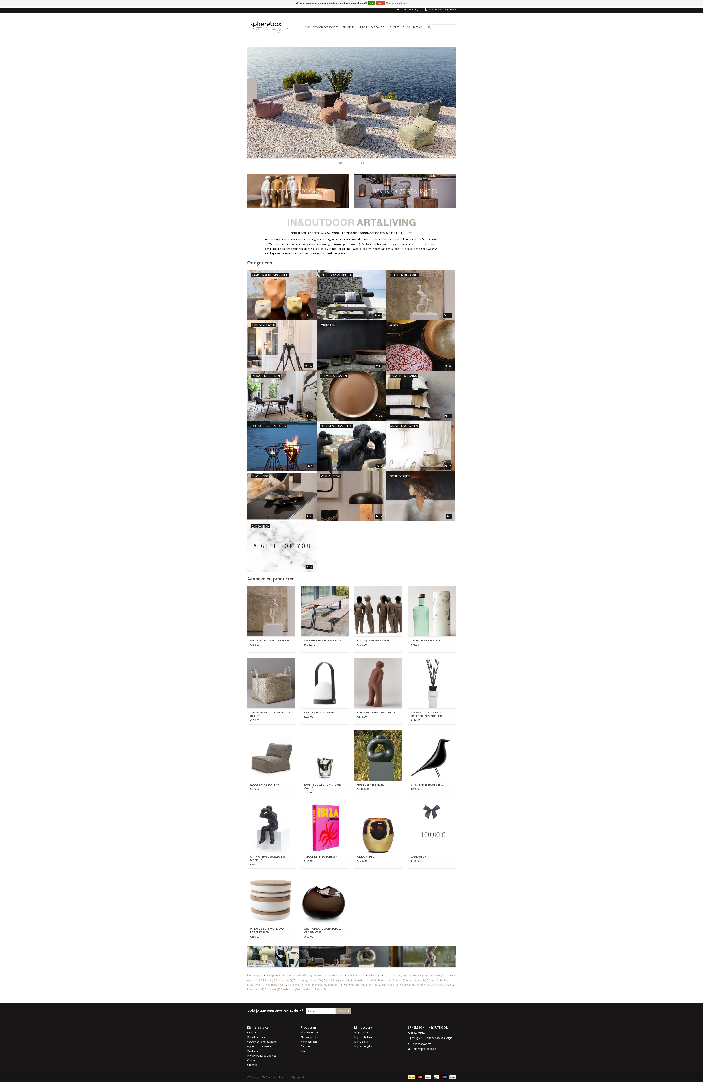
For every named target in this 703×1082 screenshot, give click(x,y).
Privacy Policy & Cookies (261, 1055)
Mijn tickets (361, 1041)
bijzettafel (303, 975)
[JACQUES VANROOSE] (377, 957)
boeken (321, 975)
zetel (307, 989)
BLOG (406, 27)
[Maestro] (444, 1077)
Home (306, 27)
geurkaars (314, 980)
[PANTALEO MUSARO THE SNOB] (271, 611)
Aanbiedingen (309, 1041)
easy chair (285, 980)
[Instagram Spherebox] (453, 1011)
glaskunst (346, 980)
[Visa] (427, 1077)
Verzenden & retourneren (262, 1041)
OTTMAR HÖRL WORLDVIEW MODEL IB (267, 858)
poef (372, 984)
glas (331, 980)
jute (403, 980)
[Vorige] (254, 104)
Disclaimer (253, 1051)
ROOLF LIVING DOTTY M (265, 784)
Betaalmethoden (257, 1037)
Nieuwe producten (312, 1037)
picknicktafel (354, 984)
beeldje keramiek (279, 975)
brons (337, 975)
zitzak (321, 989)
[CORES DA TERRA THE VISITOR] (378, 683)
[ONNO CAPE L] (378, 827)
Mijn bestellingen (364, 1037)
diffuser (268, 980)
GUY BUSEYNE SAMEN (370, 784)
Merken (418, 27)
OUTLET (395, 27)
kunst (435, 980)
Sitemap (252, 1064)
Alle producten (309, 1032)
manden (294, 984)
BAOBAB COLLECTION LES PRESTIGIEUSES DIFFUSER (427, 714)
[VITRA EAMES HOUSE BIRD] (432, 755)
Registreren (361, 1032)
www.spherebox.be (347, 244)
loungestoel (276, 984)
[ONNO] (429, 957)
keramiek (418, 980)
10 (371, 163)
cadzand (374, 975)
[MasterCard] (419, 1077)
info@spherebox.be (424, 1049)
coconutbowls (395, 975)
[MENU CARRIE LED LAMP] (325, 683)
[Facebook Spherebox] (446, 1011)
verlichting (291, 989)
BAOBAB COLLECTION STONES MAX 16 (323, 786)
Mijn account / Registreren (442, 9)
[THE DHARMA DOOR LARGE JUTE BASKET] (271, 683)
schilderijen (389, 984)
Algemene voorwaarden (261, 1046)
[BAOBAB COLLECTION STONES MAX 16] (325, 755)
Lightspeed (298, 1077)
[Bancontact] (436, 1077)
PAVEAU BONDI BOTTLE (425, 640)
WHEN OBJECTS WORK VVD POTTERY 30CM (267, 930)
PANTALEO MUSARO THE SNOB (269, 640)
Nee (380, 3)
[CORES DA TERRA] (273, 957)
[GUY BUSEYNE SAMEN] (378, 755)
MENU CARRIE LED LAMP (319, 712)
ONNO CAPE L (365, 856)
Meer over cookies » (396, 3)
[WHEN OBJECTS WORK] (351, 102)
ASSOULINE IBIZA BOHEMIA (320, 856)
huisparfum (386, 980)
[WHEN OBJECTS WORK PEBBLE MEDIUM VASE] (325, 899)
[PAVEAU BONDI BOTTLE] (432, 611)
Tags (304, 1051)
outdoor (335, 984)
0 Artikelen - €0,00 (411, 9)
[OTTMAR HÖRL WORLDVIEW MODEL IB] (271, 827)
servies (407, 984)
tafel (437, 984)
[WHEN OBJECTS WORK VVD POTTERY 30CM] (271, 899)
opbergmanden (315, 984)
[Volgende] (448, 104)
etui (299, 980)
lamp (259, 984)
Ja (371, 3)
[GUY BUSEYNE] (325, 957)
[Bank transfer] (452, 1077)
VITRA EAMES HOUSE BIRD (427, 784)
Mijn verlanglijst (363, 1046)
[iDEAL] (411, 1077)
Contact (251, 1060)
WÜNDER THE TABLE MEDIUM (322, 640)
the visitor (255, 989)
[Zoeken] (429, 27)
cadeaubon (356, 975)
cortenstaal (417, 975)
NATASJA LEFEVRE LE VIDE (373, 640)
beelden (255, 975)
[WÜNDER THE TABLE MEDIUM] (325, 611)
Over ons (252, 1032)
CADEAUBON (378, 27)
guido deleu (366, 980)
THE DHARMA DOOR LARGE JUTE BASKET (270, 714)
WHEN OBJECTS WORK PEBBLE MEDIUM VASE (322, 930)
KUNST (363, 27)
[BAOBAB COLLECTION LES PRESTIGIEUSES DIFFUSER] (432, 683)
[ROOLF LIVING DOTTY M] (271, 755)
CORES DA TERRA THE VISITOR (376, 712)
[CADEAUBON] (432, 827)
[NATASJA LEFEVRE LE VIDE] (378, 611)
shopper (423, 984)
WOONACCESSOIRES (326, 27)
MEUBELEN (349, 27)
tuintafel (273, 989)
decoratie (437, 975)
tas (449, 984)
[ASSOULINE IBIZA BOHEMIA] (325, 827)
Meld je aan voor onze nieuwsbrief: (275, 1011)
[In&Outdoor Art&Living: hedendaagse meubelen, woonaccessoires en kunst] (270, 27)
